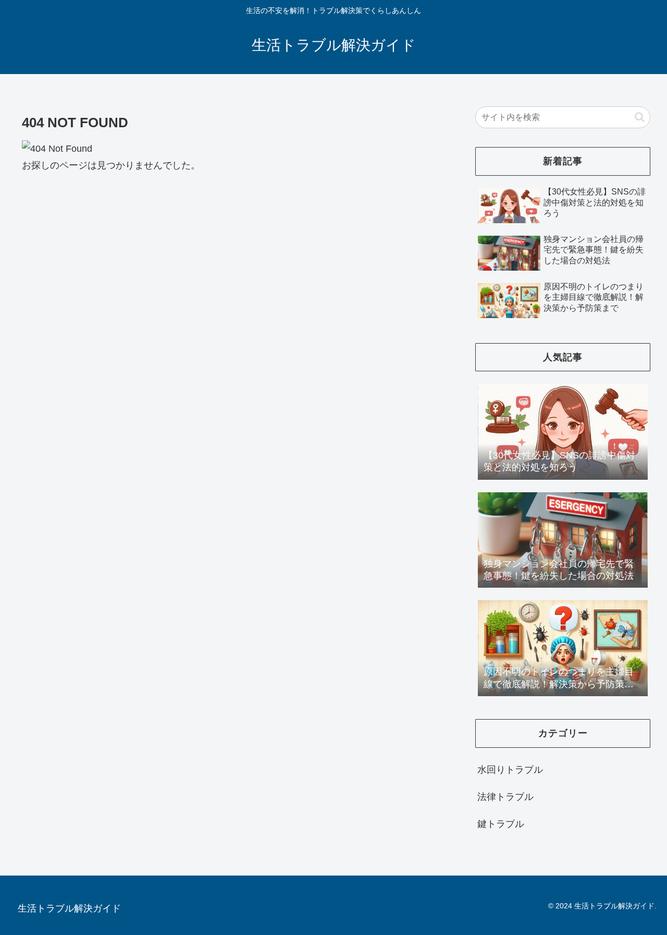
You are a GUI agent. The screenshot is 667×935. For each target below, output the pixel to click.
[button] (640, 117)
